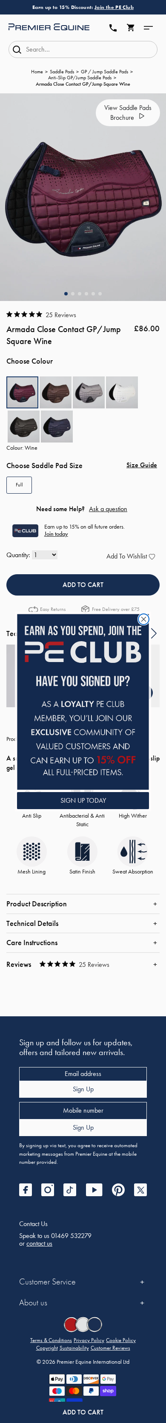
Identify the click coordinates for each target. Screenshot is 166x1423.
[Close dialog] (143, 619)
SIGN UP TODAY (83, 800)
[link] (83, 702)
